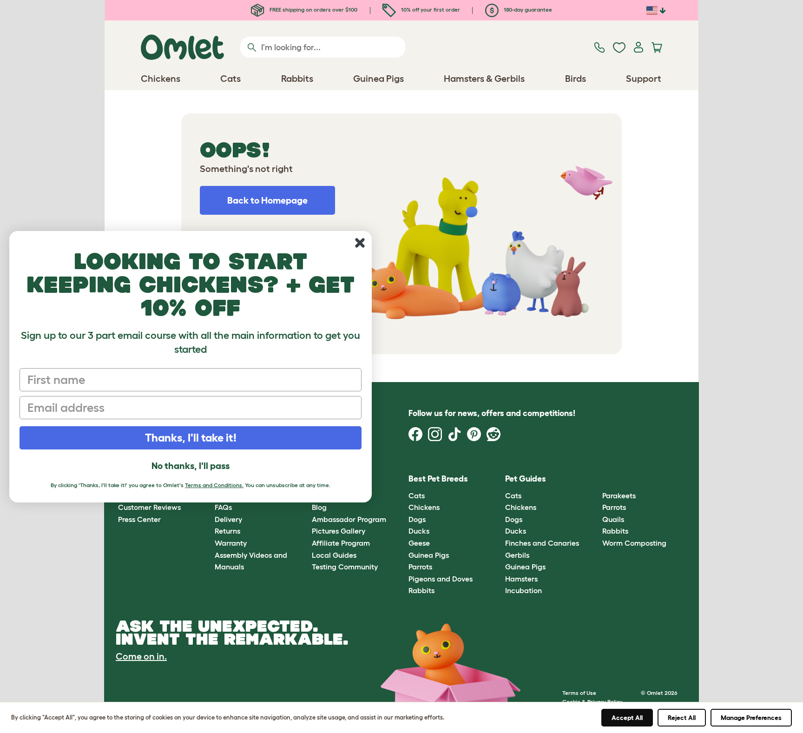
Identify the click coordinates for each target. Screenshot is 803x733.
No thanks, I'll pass (190, 466)
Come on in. (141, 656)
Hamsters (521, 579)
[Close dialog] (360, 243)
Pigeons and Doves (440, 579)
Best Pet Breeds (438, 478)
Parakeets (619, 495)
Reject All (682, 717)
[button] (595, 479)
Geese (419, 543)
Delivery (228, 519)
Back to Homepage (267, 200)
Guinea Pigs (428, 555)
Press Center (139, 519)
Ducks (418, 531)
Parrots (420, 566)
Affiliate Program (341, 543)
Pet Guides (525, 478)
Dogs (417, 519)
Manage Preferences (751, 717)
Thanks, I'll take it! (191, 437)
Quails (613, 519)
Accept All (627, 717)
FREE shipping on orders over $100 (312, 10)
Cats (416, 495)
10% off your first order (430, 10)
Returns (227, 531)
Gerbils (517, 555)
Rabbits (421, 590)
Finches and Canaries (542, 543)
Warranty (231, 543)
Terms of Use (579, 693)
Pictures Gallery (338, 531)
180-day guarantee (527, 10)
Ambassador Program (349, 519)
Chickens (424, 507)
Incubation (523, 590)
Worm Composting (634, 543)
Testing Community (345, 566)
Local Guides (334, 555)
